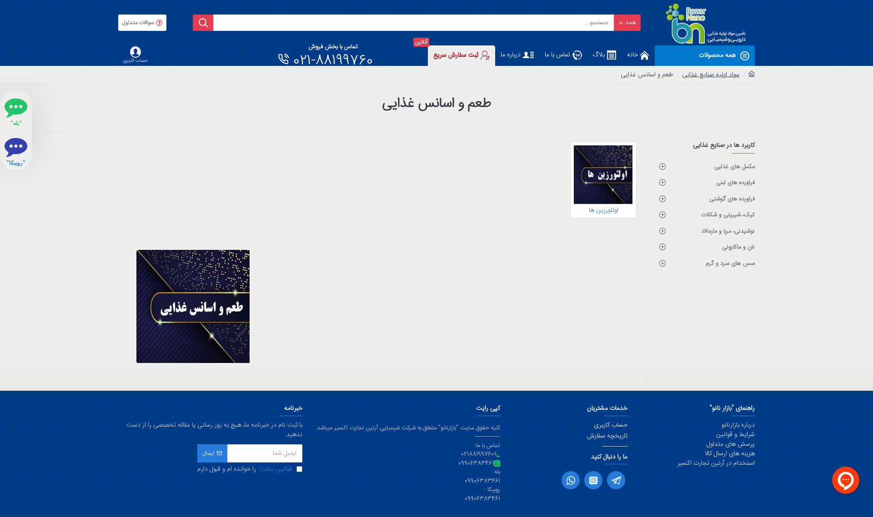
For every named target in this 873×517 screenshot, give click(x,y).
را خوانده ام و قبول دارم (244, 469)
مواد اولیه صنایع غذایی (710, 75)
